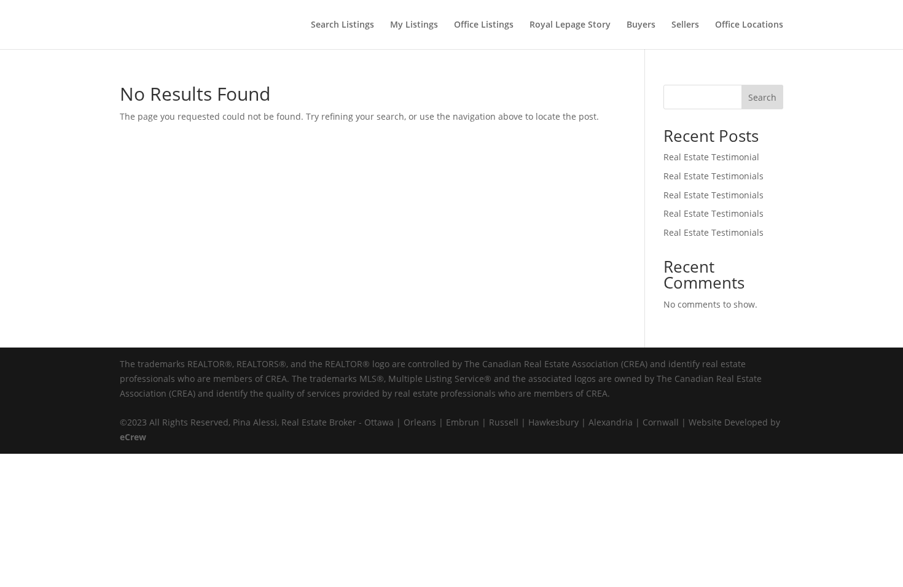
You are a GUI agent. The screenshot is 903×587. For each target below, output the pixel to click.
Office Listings (484, 25)
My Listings (414, 25)
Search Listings (342, 25)
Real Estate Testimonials (713, 176)
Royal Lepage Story (570, 25)
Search (762, 97)
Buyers (641, 25)
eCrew (133, 437)
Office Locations (749, 25)
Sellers (685, 25)
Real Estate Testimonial (711, 157)
